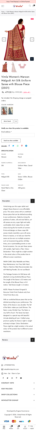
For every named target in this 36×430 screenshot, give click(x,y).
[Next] (32, 39)
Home (2, 11)
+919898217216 (9, 365)
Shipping (16, 98)
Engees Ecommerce (22, 411)
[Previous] (4, 39)
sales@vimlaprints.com (11, 369)
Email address (6, 132)
